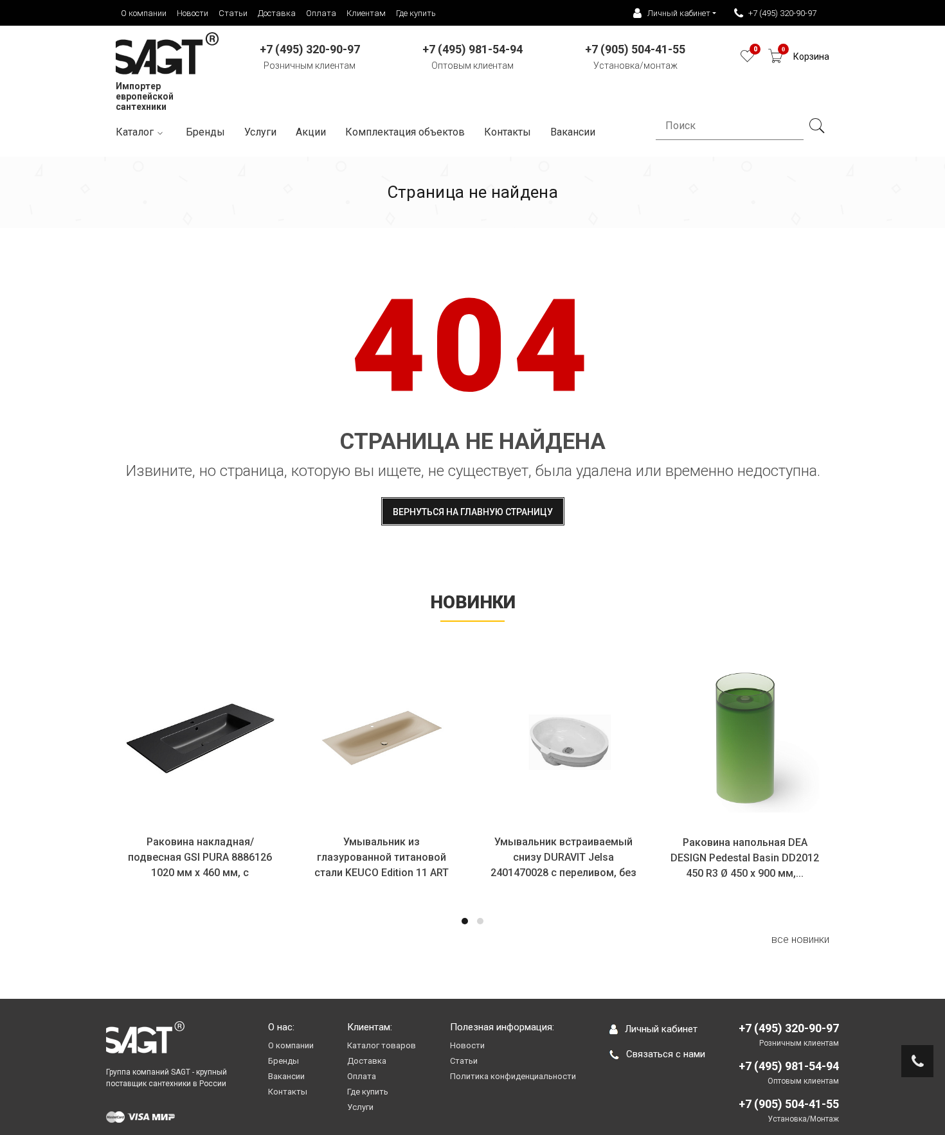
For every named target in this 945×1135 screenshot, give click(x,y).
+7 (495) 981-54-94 (789, 1066)
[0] (747, 59)
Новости (192, 13)
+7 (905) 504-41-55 (789, 1104)
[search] (816, 126)
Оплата (321, 13)
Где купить (416, 13)
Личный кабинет (661, 1029)
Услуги (260, 132)
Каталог (135, 132)
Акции (311, 132)
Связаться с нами (665, 1054)
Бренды (205, 132)
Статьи (233, 13)
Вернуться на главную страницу (473, 512)
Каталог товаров (381, 1045)
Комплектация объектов (405, 132)
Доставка (277, 13)
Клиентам (366, 13)
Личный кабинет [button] (678, 13)
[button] (465, 921)
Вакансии (286, 1076)
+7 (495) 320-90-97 (782, 13)
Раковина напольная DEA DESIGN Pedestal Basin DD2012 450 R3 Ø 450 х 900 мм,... (744, 857)
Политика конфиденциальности (513, 1076)
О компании (143, 13)
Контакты (507, 132)
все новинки (800, 939)
